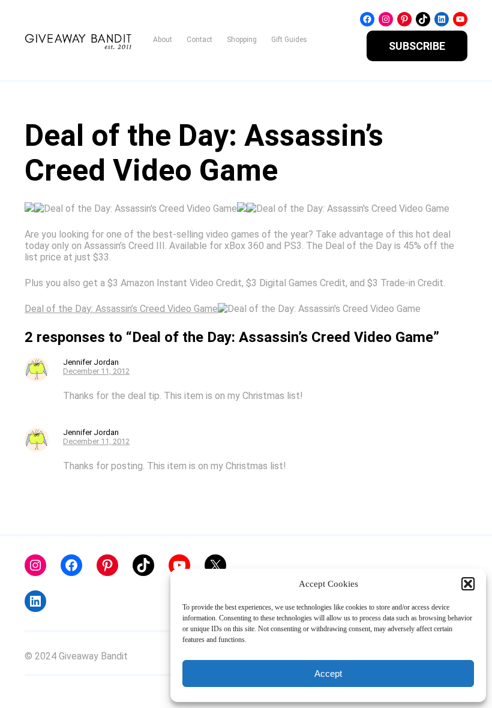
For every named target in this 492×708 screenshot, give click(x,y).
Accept (328, 673)
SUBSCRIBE (417, 46)
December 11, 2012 (96, 371)
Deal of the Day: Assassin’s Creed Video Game (121, 308)
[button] (468, 584)
